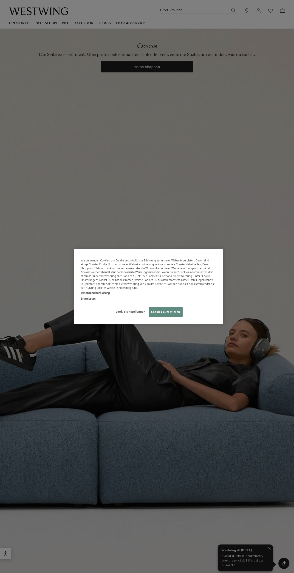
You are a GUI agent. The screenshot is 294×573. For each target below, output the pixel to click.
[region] (148, 286)
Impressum (88, 298)
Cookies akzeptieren (165, 311)
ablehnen (161, 284)
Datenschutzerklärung (95, 292)
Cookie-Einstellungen (130, 311)
